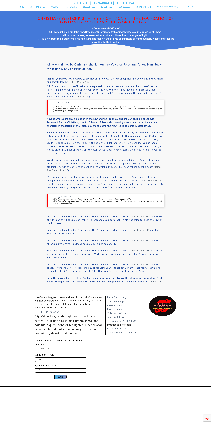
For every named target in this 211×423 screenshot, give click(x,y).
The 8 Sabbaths (124, 7)
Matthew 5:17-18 (152, 180)
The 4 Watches (70, 7)
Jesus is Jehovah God (119, 317)
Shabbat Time (89, 7)
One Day (55, 7)
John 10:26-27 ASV (79, 82)
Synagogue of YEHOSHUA (121, 321)
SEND (60, 377)
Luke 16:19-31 (82, 96)
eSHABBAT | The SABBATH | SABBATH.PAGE (105, 3)
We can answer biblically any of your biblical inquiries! (59, 342)
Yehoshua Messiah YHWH (122, 332)
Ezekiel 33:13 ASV (47, 312)
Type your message (45, 365)
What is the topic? (45, 354)
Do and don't (106, 7)
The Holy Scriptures (118, 301)
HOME (21, 7)
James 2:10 (155, 281)
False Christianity (116, 297)
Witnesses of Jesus (117, 313)
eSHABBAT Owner (37, 7)
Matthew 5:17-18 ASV (62, 197)
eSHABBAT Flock (143, 7)
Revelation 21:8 (60, 170)
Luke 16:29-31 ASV (61, 103)
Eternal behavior (116, 309)
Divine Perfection (116, 328)
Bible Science (114, 305)
